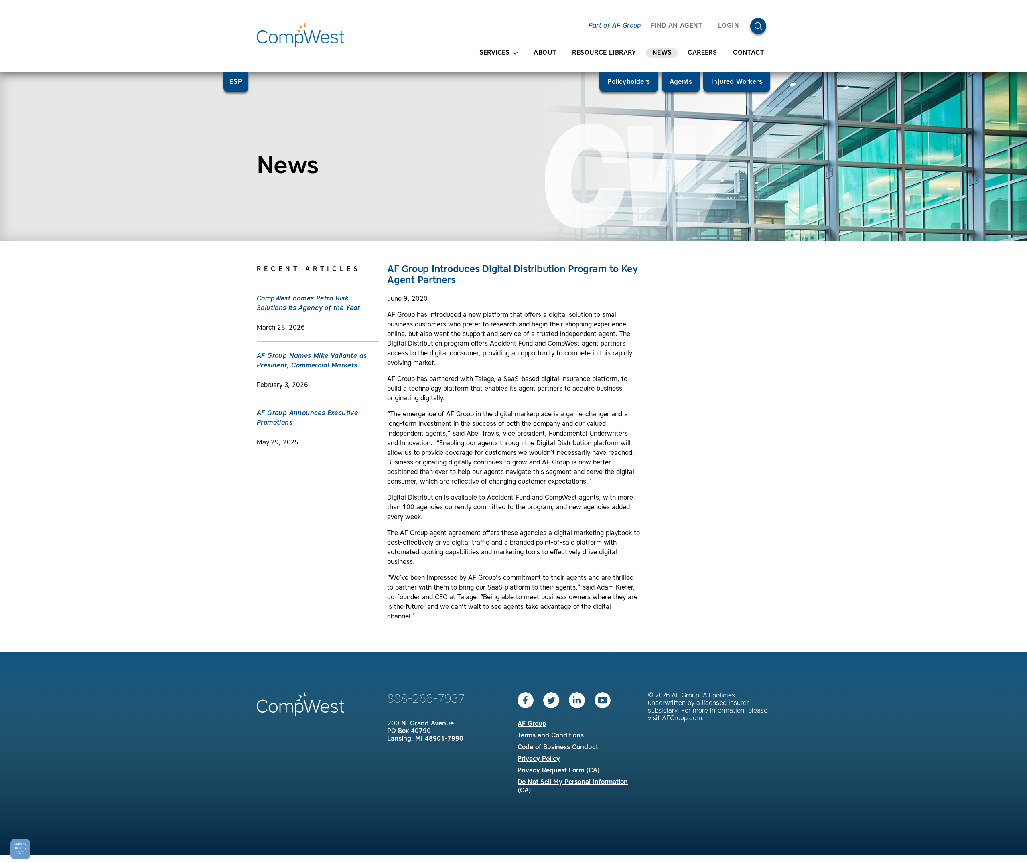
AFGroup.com (682, 718)
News (662, 53)
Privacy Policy (539, 759)
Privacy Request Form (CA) (559, 771)
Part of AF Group (615, 26)
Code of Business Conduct (558, 747)
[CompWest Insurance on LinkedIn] (577, 700)
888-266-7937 (426, 699)
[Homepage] (300, 35)
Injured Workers (736, 82)
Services (494, 53)
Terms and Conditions (551, 736)
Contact (748, 53)
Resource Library (604, 53)
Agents (681, 82)
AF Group (532, 724)
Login (728, 26)
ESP (236, 82)
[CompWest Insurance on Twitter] (551, 700)
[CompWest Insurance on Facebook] (526, 700)
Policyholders (628, 82)
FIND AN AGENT (676, 26)
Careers (702, 53)
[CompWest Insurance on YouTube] (603, 700)
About (545, 53)
